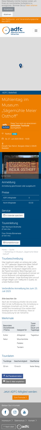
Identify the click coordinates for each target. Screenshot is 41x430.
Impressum (6, 421)
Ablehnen (7, 14)
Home (4, 250)
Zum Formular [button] (19, 397)
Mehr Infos (6, 229)
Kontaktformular (12, 243)
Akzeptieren (8, 9)
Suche (11, 250)
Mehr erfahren (31, 5)
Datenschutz (20, 421)
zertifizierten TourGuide (20, 126)
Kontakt (31, 421)
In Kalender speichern (14, 215)
